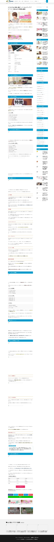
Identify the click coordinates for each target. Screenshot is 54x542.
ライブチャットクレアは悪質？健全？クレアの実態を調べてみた (45, 152)
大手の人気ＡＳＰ (40, 122)
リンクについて (20, 537)
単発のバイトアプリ (41, 104)
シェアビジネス (40, 100)
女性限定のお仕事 (26, 1)
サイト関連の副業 (40, 120)
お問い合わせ (36, 537)
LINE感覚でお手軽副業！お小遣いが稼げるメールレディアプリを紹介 (45, 48)
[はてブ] (26, 495)
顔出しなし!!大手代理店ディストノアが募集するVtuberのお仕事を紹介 (45, 24)
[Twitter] (15, 495)
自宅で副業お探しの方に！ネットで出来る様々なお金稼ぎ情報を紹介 (45, 58)
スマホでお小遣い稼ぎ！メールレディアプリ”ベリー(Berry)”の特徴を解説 (33, 3)
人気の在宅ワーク (40, 90)
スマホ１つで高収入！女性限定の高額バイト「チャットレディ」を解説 (45, 184)
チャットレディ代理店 (41, 114)
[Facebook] (10, 495)
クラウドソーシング (41, 84)
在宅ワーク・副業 (21, 1)
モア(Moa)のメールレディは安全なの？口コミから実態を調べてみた (21, 531)
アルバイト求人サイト (41, 102)
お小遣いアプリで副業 (22, 3)
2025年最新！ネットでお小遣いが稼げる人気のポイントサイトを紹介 (45, 63)
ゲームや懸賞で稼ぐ (41, 78)
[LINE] (20, 497)
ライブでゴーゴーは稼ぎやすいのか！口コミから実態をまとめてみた (45, 194)
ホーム (17, 537)
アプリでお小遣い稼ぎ (41, 76)
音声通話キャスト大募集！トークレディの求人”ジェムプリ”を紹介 (45, 18)
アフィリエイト (32, 1)
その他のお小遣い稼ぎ (41, 80)
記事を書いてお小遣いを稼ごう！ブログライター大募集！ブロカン (45, 199)
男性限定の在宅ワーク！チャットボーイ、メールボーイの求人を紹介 (45, 157)
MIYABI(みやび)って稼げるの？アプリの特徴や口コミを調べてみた (45, 162)
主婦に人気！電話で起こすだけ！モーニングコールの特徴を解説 (45, 173)
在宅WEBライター (40, 86)
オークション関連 (40, 92)
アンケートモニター (41, 72)
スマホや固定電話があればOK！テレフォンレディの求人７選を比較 (45, 43)
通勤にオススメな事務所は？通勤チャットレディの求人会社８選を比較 (45, 35)
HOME (7, 3)
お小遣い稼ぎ (16, 1)
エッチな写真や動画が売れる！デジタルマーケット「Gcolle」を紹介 (45, 189)
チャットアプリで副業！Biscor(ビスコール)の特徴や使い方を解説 (42, 531)
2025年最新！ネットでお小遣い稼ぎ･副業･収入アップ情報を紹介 (29, 539)
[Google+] (20, 495)
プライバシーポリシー (27, 537)
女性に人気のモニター (41, 88)
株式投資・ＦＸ (37, 1)
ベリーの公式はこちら (20, 486)
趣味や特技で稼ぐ (40, 96)
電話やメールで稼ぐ (41, 110)
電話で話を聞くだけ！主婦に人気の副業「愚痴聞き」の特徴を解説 (45, 168)
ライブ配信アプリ (40, 98)
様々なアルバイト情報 (41, 94)
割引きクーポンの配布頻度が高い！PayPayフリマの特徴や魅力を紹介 (45, 29)
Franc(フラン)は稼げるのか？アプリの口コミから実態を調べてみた (32, 531)
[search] (47, 7)
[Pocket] (30, 495)
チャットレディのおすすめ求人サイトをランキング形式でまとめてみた (45, 53)
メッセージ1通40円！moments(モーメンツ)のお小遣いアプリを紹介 (45, 13)
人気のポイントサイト (41, 74)
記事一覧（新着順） (11, 3)
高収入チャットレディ (41, 108)
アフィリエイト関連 (41, 118)
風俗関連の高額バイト (41, 116)
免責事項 (32, 537)
